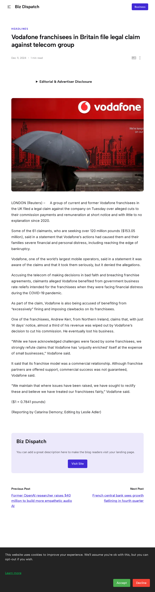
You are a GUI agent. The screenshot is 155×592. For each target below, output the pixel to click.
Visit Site (77, 463)
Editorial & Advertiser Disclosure (66, 82)
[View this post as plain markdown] (134, 58)
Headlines (19, 28)
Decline (141, 583)
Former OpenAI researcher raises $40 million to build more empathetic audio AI (41, 500)
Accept (122, 583)
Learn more (13, 573)
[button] (9, 7)
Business (140, 6)
